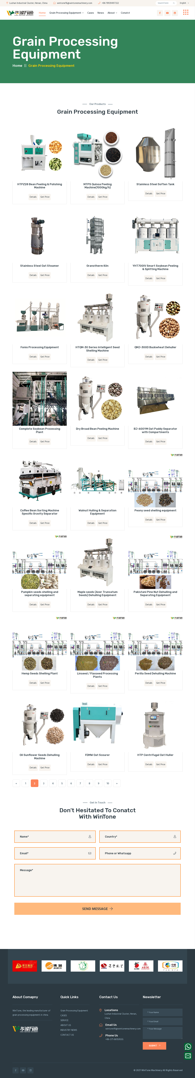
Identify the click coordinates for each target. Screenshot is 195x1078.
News (101, 13)
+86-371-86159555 (114, 1039)
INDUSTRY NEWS (68, 1030)
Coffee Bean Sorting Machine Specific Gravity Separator (39, 512)
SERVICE (64, 1020)
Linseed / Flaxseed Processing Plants (97, 675)
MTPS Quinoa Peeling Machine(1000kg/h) (97, 186)
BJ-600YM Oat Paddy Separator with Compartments (155, 430)
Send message (95, 909)
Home (42, 13)
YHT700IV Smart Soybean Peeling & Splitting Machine (155, 267)
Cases (90, 13)
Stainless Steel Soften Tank (155, 184)
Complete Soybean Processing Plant (39, 430)
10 (107, 783)
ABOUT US (65, 1025)
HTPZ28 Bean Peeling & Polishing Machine (39, 186)
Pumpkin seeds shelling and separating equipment (39, 593)
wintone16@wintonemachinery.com (74, 3)
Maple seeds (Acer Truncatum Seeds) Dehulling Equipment (98, 593)
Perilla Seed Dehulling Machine (155, 673)
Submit (153, 1045)
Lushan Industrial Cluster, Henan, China (28, 3)
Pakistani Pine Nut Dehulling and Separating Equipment (155, 593)
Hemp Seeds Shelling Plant (40, 673)
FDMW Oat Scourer (97, 755)
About (111, 13)
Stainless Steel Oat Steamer (39, 265)
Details (33, 197)
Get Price (45, 197)
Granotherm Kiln (97, 265)
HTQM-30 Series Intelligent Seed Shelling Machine (98, 349)
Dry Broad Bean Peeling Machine (97, 428)
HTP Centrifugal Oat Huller (155, 755)
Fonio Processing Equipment (40, 347)
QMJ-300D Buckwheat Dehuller (155, 347)
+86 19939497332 (110, 3)
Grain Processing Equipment (65, 13)
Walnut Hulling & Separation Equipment (97, 512)
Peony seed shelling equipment (155, 510)
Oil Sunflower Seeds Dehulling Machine (40, 756)
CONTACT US (67, 1035)
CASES (63, 1015)
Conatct (125, 13)
